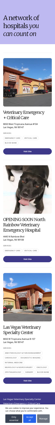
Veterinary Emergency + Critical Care (21, 403)
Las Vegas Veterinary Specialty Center (22, 399)
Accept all (29, 419)
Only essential (13, 419)
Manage (43, 418)
